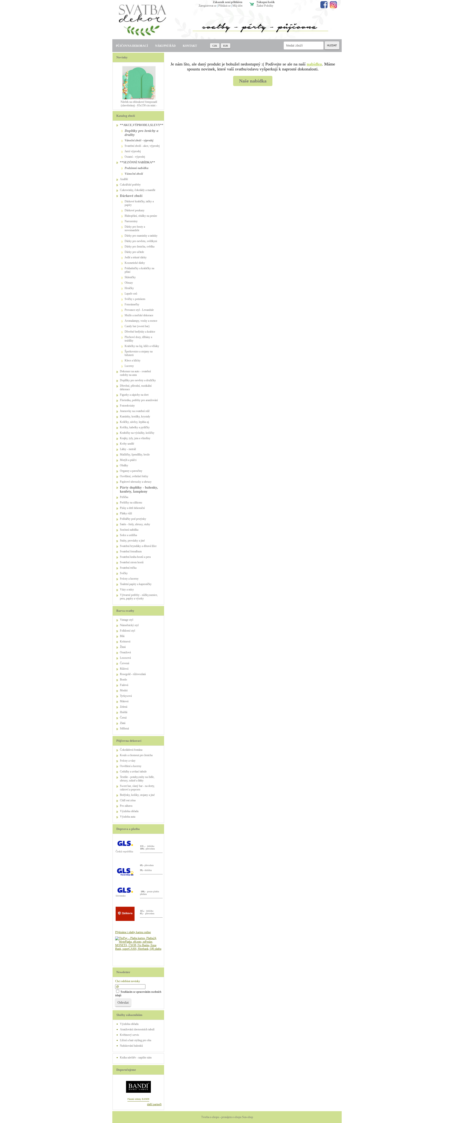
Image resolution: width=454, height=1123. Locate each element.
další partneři (154, 1104)
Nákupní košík (266, 2)
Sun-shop (247, 1117)
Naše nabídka (252, 80)
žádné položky (265, 5)
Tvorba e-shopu (210, 1117)
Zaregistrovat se (207, 5)
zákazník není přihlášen (227, 2)
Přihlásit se (224, 5)
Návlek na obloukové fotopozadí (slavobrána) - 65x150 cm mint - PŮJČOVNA (139, 105)
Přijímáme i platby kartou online (133, 932)
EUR (225, 45)
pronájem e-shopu (231, 1117)
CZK (214, 45)
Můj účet (237, 5)
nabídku (314, 64)
